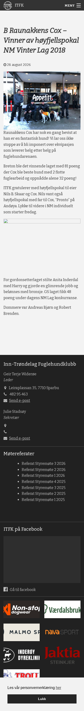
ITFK (19, 5)
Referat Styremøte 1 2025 (43, 499)
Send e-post (19, 400)
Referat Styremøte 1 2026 (43, 475)
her (58, 688)
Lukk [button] (42, 699)
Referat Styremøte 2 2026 (44, 469)
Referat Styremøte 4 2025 (44, 481)
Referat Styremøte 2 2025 (44, 493)
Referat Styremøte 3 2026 (44, 463)
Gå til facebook (22, 589)
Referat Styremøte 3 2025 (44, 487)
